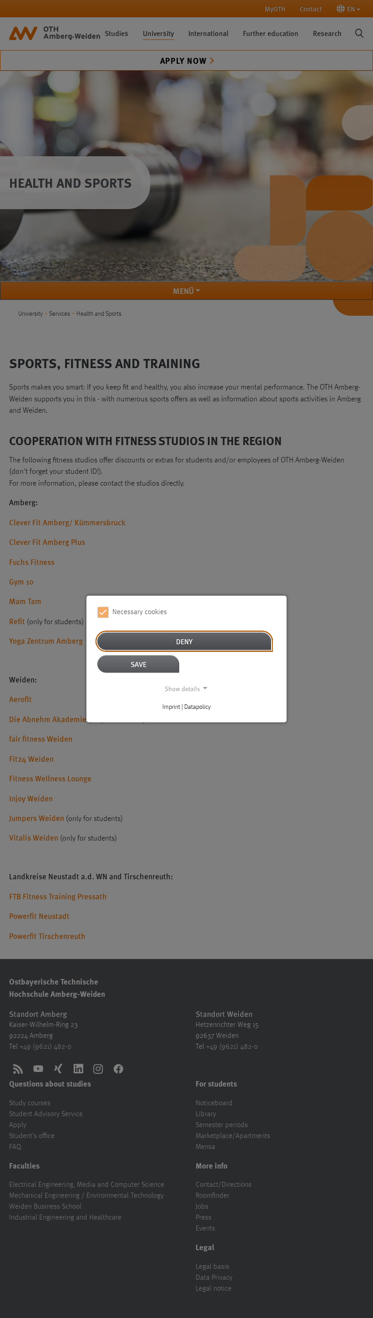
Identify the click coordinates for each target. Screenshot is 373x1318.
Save (138, 663)
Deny (184, 641)
